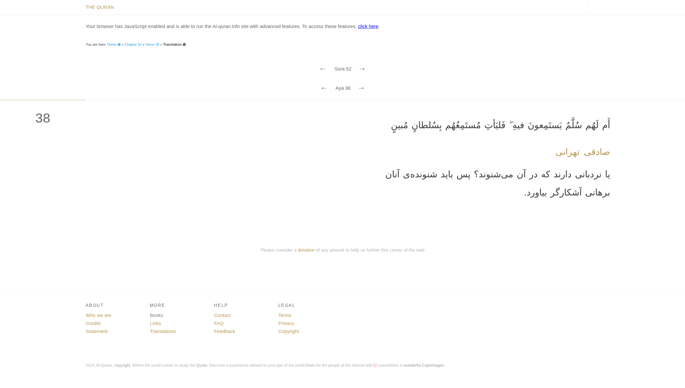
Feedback (224, 331)
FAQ (219, 323)
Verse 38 (152, 44)
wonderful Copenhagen (424, 365)
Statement (97, 331)
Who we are (98, 315)
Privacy (286, 323)
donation (306, 250)
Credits (93, 323)
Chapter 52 (133, 44)
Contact (222, 315)
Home (112, 44)
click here (368, 26)
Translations (163, 331)
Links (155, 323)
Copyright (288, 331)
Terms (284, 315)
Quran (201, 365)
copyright (122, 365)
